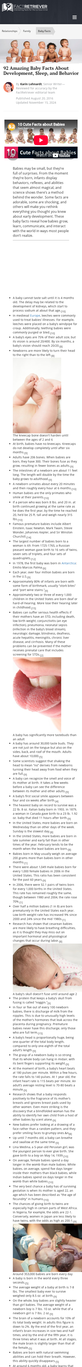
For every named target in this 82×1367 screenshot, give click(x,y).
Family (27, 31)
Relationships (9, 31)
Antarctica (69, 563)
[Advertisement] (47, 268)
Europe (35, 315)
